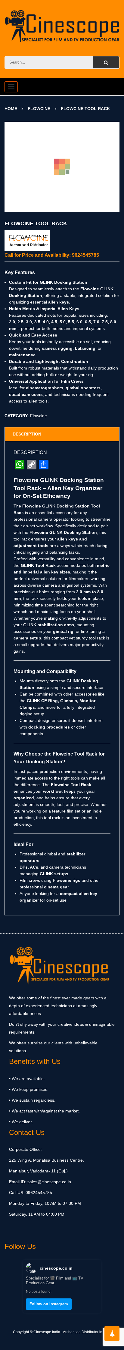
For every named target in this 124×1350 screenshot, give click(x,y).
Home (11, 108)
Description (27, 434)
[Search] (106, 62)
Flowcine (39, 108)
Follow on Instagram (48, 1304)
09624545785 (38, 1192)
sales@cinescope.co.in (49, 1181)
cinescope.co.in (56, 1268)
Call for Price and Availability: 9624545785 (52, 255)
